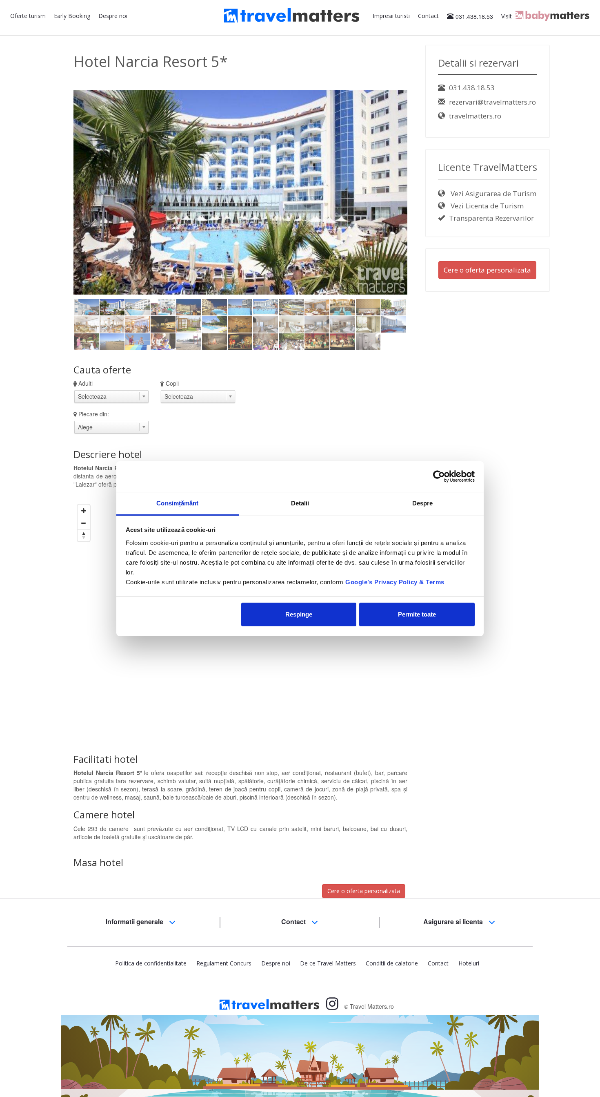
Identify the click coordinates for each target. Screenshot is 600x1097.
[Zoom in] (84, 511)
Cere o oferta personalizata (363, 891)
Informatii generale (135, 921)
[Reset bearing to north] (84, 535)
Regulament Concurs (223, 963)
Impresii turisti (391, 16)
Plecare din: (93, 414)
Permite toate (417, 614)
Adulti (85, 383)
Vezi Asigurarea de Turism (492, 193)
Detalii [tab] (300, 503)
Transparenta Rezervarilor (491, 218)
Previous (61, 199)
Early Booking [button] (72, 16)
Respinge (298, 614)
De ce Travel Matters (328, 963)
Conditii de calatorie (392, 963)
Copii (172, 383)
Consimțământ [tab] (177, 503)
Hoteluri (468, 963)
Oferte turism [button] (28, 16)
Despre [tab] (422, 503)
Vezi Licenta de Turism (486, 205)
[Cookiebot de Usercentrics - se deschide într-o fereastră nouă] (439, 476)
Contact (428, 16)
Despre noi (112, 16)
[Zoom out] (84, 523)
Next (421, 199)
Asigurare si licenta (453, 921)
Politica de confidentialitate (151, 963)
